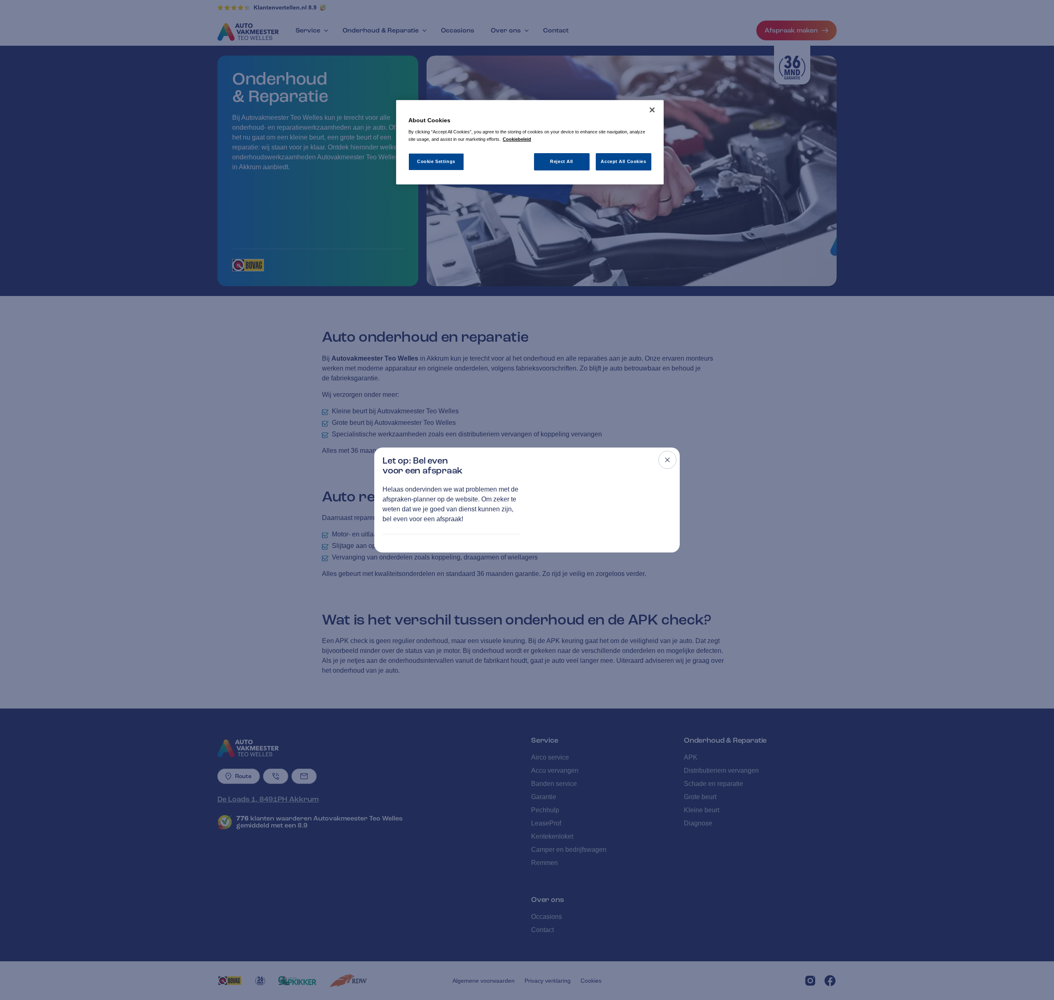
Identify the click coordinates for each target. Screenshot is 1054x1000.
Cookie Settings (436, 161)
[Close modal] (667, 460)
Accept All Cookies (623, 161)
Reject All (561, 161)
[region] (530, 142)
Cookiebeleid (517, 139)
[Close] (652, 110)
